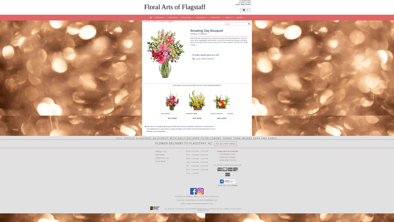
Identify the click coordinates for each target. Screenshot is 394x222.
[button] (245, 10)
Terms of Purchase (232, 209)
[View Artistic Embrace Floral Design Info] (222, 101)
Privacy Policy (216, 209)
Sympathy (215, 17)
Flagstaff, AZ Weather (186, 200)
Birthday (173, 17)
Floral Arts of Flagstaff (175, 7)
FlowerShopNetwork (198, 209)
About (228, 17)
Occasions (186, 17)
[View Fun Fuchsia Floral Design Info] (172, 101)
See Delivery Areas (225, 144)
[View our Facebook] (193, 194)
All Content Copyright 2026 (177, 209)
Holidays (200, 17)
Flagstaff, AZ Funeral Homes (186, 196)
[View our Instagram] (200, 194)
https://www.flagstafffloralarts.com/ (197, 204)
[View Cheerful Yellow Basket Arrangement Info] (197, 101)
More (239, 17)
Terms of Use (203, 210)
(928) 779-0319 (246, 4)
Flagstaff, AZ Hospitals (209, 196)
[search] (249, 24)
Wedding (159, 17)
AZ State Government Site (206, 200)
